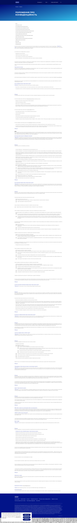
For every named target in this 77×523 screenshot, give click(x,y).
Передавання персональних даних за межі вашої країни (24, 35)
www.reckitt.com (59, 77)
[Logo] (17, 2)
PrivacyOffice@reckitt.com (26, 485)
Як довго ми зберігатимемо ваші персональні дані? (23, 32)
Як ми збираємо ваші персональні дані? (22, 26)
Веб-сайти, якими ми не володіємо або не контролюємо (24, 38)
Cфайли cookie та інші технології (20, 39)
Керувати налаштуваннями (27, 519)
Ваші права (17, 41)
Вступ (16, 23)
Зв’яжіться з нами (18, 42)
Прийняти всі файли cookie (26, 515)
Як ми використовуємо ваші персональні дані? (23, 29)
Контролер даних (18, 44)
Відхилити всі (26, 517)
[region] (16, 517)
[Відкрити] (61, 2)
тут (37, 383)
